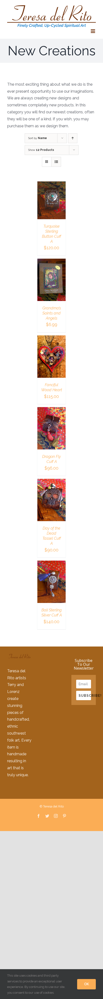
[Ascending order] (72, 138)
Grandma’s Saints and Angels (51, 313)
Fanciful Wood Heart (51, 387)
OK (86, 984)
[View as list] (56, 161)
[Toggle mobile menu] (93, 31)
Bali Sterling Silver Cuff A (51, 612)
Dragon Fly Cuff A (51, 459)
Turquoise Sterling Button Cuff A (51, 233)
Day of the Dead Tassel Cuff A (51, 535)
